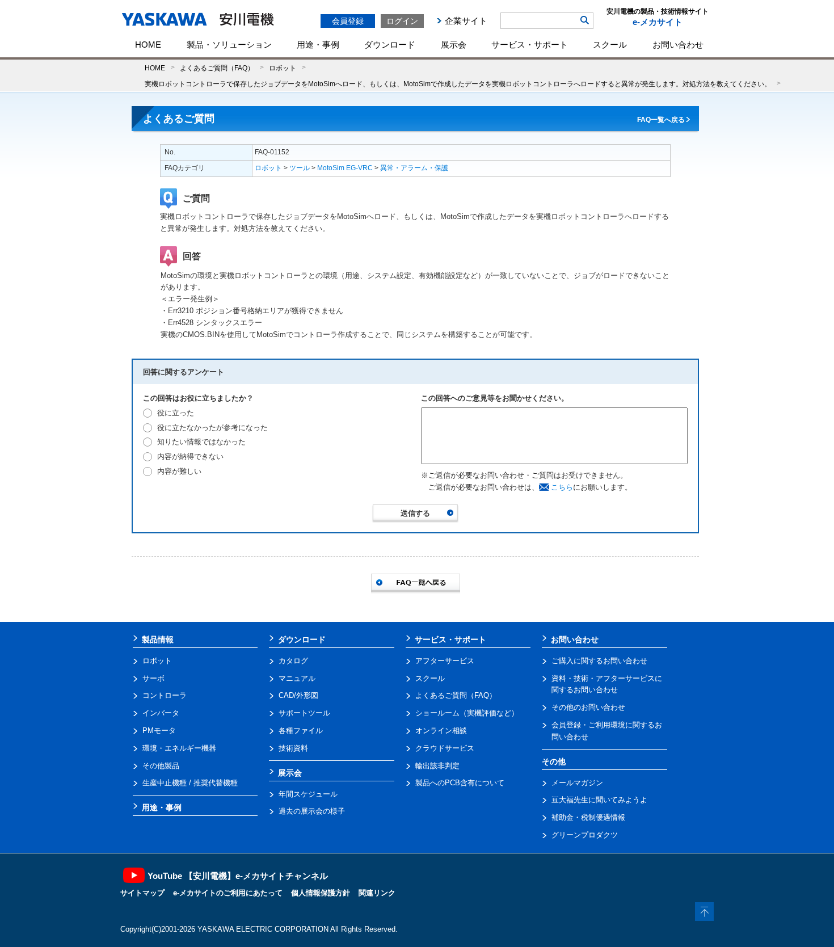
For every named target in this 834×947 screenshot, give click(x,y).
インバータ (160, 713)
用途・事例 (318, 44)
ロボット (282, 67)
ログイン (402, 21)
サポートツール (304, 713)
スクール (610, 44)
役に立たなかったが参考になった (212, 427)
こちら (562, 487)
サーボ (153, 678)
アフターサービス (444, 660)
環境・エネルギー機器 (179, 748)
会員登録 (348, 21)
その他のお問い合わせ (588, 707)
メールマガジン (577, 782)
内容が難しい (179, 471)
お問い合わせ (678, 44)
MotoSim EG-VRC (345, 168)
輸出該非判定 (437, 765)
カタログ (293, 660)
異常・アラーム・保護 (414, 168)
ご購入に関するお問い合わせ (599, 660)
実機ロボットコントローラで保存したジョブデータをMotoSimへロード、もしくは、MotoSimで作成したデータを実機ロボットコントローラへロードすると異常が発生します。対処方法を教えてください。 (458, 83)
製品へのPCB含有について (459, 782)
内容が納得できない (190, 456)
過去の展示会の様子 (312, 811)
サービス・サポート (529, 44)
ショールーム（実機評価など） (467, 713)
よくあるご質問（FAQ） (217, 67)
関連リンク (377, 893)
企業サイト (466, 21)
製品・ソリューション (229, 44)
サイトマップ (142, 893)
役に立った (175, 413)
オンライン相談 (441, 730)
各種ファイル (301, 730)
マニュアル (297, 678)
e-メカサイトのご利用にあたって (228, 893)
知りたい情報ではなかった (201, 441)
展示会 (453, 44)
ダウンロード (389, 44)
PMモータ (159, 730)
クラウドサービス (444, 748)
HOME (148, 44)
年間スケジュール (308, 794)
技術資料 (293, 748)
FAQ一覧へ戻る (661, 120)
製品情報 (158, 639)
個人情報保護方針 (320, 893)
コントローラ (164, 695)
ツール (299, 168)
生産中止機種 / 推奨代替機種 (190, 782)
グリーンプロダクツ (584, 835)
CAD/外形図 (298, 695)
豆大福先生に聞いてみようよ (599, 800)
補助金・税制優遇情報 (588, 817)
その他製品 (160, 765)
